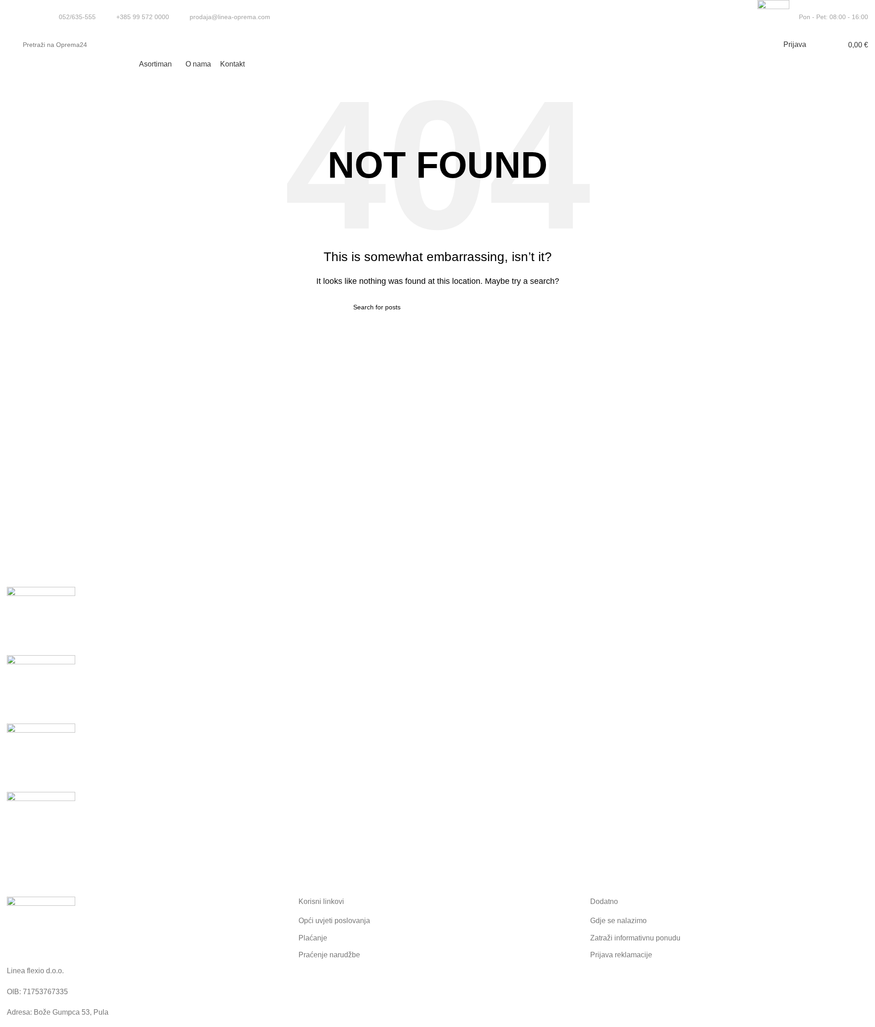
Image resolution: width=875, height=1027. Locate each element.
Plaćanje (313, 938)
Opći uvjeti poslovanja (334, 920)
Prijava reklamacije (621, 955)
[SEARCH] (746, 44)
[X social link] (732, 17)
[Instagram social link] (742, 17)
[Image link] (41, 930)
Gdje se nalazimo (618, 920)
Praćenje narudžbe (329, 955)
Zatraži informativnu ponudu (635, 938)
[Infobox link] (71, 17)
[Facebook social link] (721, 17)
